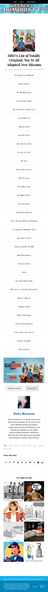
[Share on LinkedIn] (18, 462)
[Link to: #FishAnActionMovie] (34, 491)
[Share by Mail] (30, 462)
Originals (29, 69)
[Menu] (41, 9)
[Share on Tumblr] (22, 462)
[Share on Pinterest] (14, 462)
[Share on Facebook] (6, 462)
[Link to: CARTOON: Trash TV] (14, 532)
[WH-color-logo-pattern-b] (20, 9)
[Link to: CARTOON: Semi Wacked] (14, 491)
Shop (15, 2)
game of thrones (20, 445)
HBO (30, 445)
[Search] (35, 9)
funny (10, 445)
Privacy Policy (42, 586)
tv (11, 449)
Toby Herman (40, 69)
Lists (24, 69)
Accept (34, 586)
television (7, 449)
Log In (22, 2)
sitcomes (41, 445)
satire (35, 445)
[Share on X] (10, 462)
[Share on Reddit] (26, 462)
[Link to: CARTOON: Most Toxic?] (34, 511)
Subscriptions (31, 2)
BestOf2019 (18, 69)
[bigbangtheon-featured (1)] (24, 40)
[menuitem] (15, 1)
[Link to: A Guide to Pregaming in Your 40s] (14, 511)
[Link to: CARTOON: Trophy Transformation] (34, 552)
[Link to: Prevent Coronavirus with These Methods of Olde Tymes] (34, 532)
